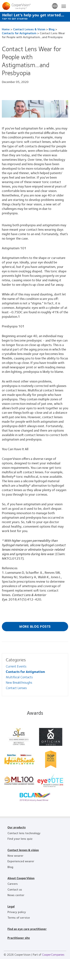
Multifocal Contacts (19, 677)
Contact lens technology (24, 833)
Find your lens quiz (19, 838)
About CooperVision (21, 878)
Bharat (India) (55, 6)
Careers (12, 883)
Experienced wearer (20, 861)
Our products (16, 827)
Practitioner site (18, 937)
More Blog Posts (35, 626)
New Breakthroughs (19, 682)
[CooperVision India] (35, 6)
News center (15, 895)
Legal (11, 906)
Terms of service (18, 917)
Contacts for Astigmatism (19, 33)
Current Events (16, 666)
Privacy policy (16, 912)
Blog (52, 29)
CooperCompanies (53, 954)
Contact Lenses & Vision (29, 29)
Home (6, 29)
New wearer (15, 855)
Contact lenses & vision (23, 850)
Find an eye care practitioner (27, 928)
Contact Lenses (16, 687)
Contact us (14, 889)
